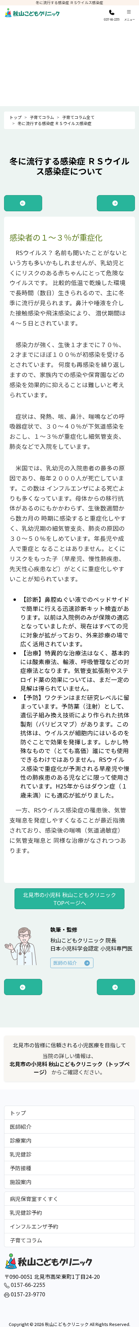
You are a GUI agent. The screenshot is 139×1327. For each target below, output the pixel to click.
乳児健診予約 (26, 1212)
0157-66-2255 (27, 1284)
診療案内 (20, 1140)
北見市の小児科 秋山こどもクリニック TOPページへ (69, 899)
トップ (15, 117)
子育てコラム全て (78, 117)
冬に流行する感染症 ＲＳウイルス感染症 (54, 123)
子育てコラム (42, 117)
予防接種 (20, 1168)
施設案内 (20, 1182)
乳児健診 (20, 1154)
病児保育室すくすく (34, 1199)
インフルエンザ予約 (34, 1226)
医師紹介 (20, 1126)
